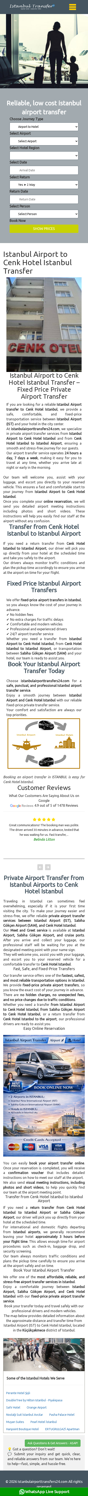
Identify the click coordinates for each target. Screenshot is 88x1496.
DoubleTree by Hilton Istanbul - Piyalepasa (34, 1400)
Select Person (20, 206)
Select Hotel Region (25, 148)
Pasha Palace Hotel (62, 1414)
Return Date (19, 191)
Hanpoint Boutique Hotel (22, 1429)
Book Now (18, 220)
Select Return (20, 177)
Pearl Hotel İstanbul (44, 1422)
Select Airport (20, 133)
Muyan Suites (15, 1422)
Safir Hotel (13, 1407)
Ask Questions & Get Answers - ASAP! (53, 1443)
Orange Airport (37, 1407)
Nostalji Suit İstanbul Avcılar (24, 1414)
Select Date (18, 162)
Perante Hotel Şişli (18, 1393)
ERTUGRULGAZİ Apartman (62, 1429)
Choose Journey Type (26, 119)
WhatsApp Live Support (47, 1491)
